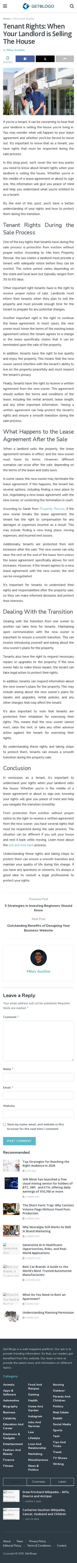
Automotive (11, 1400)
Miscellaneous (38, 1460)
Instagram (35, 1416)
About (6, 1541)
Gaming (33, 1394)
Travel (57, 1452)
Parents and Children (61, 1398)
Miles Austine (16, 50)
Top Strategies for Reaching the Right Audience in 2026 (46, 1164)
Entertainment (13, 1444)
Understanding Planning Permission (48, 1312)
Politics (58, 1406)
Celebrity (9, 1418)
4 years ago (31, 1317)
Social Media (62, 1424)
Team (20, 1541)
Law (31, 1432)
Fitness (8, 1466)
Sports (57, 1430)
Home (6, 18)
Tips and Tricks (59, 1444)
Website (9, 1106)
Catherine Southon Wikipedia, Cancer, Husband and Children (44, 1512)
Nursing (58, 1385)
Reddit (57, 1418)
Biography (10, 1406)
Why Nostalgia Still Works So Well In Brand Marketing (47, 1229)
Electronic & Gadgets (11, 1436)
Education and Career (13, 1426)
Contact (61, 1546)
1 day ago (30, 1171)
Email (8, 1087)
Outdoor (59, 1391)
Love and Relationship (37, 1446)
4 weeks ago (32, 1218)
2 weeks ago (32, 1196)
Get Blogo (31, 1553)
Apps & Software (9, 1392)
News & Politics (33, 1468)
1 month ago (32, 1258)
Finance (8, 1460)
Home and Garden (23, 18)
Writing (58, 1464)
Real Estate (61, 1412)
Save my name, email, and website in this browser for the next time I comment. (35, 1126)
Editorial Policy (12, 1546)
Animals (8, 1385)
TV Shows (60, 1458)
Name (8, 1069)
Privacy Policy (37, 1541)
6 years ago (31, 1304)
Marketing (35, 1454)
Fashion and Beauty (12, 1452)
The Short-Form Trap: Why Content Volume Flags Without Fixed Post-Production (48, 1209)
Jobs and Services (34, 1424)
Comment (11, 1017)
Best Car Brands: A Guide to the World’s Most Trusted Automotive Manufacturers (47, 1271)
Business (9, 1412)
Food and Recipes (35, 1387)
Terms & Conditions (39, 1546)
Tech (56, 1436)
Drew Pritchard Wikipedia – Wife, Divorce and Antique (46, 1494)
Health (33, 1400)
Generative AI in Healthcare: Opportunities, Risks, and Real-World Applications (45, 1249)
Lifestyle (34, 1438)
